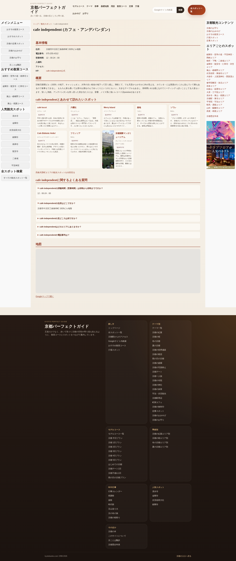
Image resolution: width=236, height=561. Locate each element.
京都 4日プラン (115, 456)
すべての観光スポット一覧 (15, 178)
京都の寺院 (157, 380)
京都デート (157, 372)
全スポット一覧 (196, 10)
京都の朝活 (157, 354)
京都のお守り (15, 58)
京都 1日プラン (115, 442)
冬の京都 (156, 341)
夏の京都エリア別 (160, 447)
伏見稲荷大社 (15, 130)
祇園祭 (111, 496)
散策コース (122, 6)
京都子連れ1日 (114, 473)
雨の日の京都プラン (117, 477)
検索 (180, 10)
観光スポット (46, 24)
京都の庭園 (157, 363)
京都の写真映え (159, 367)
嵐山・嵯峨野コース (15, 96)
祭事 (97, 6)
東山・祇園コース (15, 103)
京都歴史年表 (212, 116)
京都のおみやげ (15, 51)
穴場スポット (212, 37)
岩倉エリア (211, 86)
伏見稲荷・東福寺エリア (217, 73)
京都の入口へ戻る (184, 556)
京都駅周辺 (157, 398)
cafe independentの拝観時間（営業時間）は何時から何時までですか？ (71, 188)
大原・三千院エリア (215, 92)
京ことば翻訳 (15, 65)
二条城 (15, 158)
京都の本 (112, 531)
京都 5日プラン (115, 460)
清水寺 (15, 116)
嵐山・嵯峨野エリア (215, 70)
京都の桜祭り (114, 518)
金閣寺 (15, 123)
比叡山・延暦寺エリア (216, 89)
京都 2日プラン (115, 447)
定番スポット (212, 41)
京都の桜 (156, 337)
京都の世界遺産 (159, 350)
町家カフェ (157, 402)
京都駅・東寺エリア (215, 98)
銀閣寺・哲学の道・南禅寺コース (15, 77)
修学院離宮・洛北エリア (217, 83)
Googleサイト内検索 (117, 341)
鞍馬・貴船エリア (214, 105)
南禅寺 (15, 144)
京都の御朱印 (158, 407)
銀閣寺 (15, 137)
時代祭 (111, 504)
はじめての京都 (115, 464)
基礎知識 (105, 6)
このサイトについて (117, 536)
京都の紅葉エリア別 (161, 434)
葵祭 (110, 500)
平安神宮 (15, 165)
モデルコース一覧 (116, 434)
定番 (131, 6)
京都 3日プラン (115, 451)
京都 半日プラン (115, 438)
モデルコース (78, 6)
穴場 (137, 6)
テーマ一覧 (157, 328)
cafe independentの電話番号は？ (55, 235)
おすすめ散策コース (15, 29)
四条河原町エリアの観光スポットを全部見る (55, 172)
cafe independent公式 (55, 71)
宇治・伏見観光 (159, 394)
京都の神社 (157, 385)
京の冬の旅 (113, 513)
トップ (36, 24)
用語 (113, 6)
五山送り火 (113, 509)
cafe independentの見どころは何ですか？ (58, 218)
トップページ (114, 328)
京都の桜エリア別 (160, 438)
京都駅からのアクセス (118, 337)
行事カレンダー (115, 491)
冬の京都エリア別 (160, 442)
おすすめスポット (15, 36)
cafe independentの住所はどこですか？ (57, 203)
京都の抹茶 (157, 389)
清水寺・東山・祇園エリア (218, 95)
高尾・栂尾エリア (214, 111)
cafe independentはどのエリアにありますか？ (60, 227)
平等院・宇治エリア (215, 102)
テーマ (89, 6)
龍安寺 (15, 151)
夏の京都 (156, 346)
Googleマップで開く (45, 296)
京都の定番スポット (15, 44)
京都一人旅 (157, 376)
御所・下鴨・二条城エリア (218, 61)
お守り (85, 13)
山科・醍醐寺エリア (215, 108)
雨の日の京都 (158, 359)
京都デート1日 (114, 469)
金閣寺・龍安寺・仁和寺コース (15, 87)
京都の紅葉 (157, 332)
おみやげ (76, 13)
